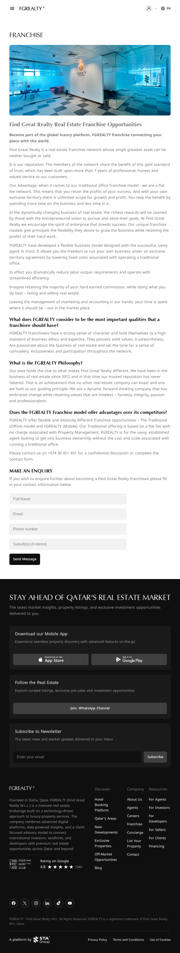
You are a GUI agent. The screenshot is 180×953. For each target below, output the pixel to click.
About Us (134, 799)
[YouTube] (70, 903)
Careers (133, 816)
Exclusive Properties (103, 843)
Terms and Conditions (128, 939)
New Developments (106, 829)
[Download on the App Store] (51, 659)
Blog (98, 868)
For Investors (159, 807)
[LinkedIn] (47, 903)
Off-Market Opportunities (106, 856)
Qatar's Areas (105, 818)
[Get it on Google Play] (129, 659)
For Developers (158, 818)
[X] (25, 903)
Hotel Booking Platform (102, 805)
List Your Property (134, 843)
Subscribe (155, 757)
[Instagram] (36, 903)
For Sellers (157, 829)
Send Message (24, 559)
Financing (156, 846)
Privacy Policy (97, 939)
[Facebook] (13, 903)
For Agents (157, 799)
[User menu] (151, 8)
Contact (133, 854)
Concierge (135, 832)
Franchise (134, 824)
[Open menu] (12, 8)
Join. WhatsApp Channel (90, 708)
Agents (132, 807)
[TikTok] (58, 903)
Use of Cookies (160, 939)
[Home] (32, 8)
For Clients (157, 838)
